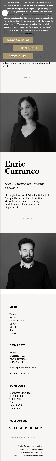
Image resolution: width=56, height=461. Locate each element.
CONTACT (28, 77)
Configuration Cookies (32, 452)
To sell (12, 327)
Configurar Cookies (17, 40)
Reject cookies (17, 56)
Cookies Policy (28, 33)
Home (12, 314)
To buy (12, 323)
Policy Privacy (24, 446)
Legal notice (37, 446)
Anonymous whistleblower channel (28, 455)
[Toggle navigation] (5, 13)
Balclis (12, 317)
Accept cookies (28, 48)
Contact (13, 333)
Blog (11, 330)
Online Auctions (17, 320)
